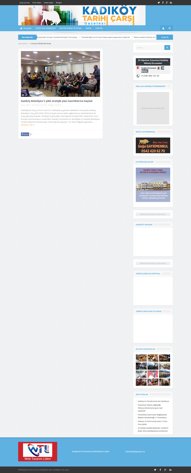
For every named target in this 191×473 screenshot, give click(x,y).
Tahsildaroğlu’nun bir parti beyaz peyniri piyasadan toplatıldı (89, 37)
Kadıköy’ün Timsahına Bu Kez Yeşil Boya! (153, 401)
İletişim (59, 3)
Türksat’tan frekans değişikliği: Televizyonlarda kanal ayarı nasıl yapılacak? (150, 408)
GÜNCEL (58, 105)
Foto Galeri (36, 3)
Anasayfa (27, 28)
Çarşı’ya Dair (24, 3)
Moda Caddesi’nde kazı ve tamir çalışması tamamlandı (139, 37)
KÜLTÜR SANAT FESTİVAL (71, 28)
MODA (88, 28)
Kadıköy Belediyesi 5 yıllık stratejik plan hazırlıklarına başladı (57, 101)
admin (28, 105)
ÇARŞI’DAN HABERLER (45, 28)
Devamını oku (27, 125)
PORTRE (99, 28)
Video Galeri (48, 3)
